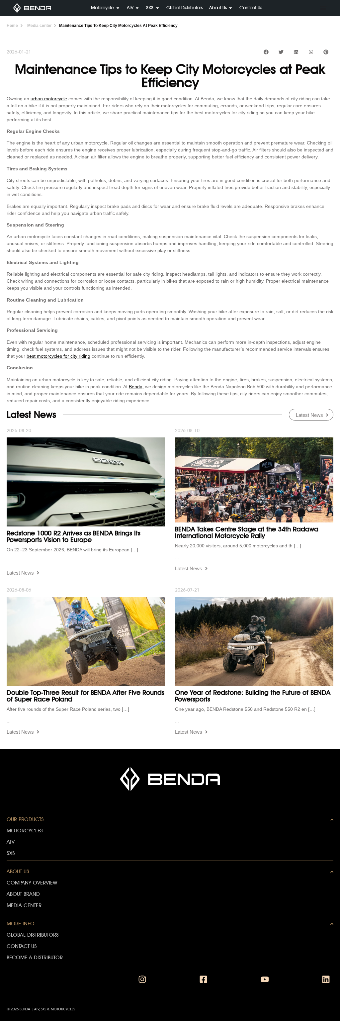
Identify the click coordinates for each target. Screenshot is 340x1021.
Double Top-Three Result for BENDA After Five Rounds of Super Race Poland (85, 696)
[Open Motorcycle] (118, 7)
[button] (266, 51)
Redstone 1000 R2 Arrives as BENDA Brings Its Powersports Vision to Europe (73, 536)
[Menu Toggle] (323, 8)
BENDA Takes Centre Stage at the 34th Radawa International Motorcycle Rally (246, 532)
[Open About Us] (230, 7)
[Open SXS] (157, 7)
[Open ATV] (137, 7)
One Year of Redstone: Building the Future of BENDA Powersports (252, 696)
